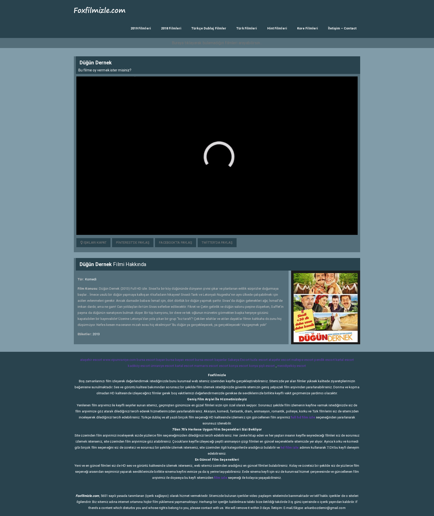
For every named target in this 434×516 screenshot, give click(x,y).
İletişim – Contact (342, 28)
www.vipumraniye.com (119, 360)
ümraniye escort (162, 366)
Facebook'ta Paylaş (175, 242)
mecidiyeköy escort (291, 366)
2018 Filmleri (171, 28)
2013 (96, 334)
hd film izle (290, 447)
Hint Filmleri (277, 28)
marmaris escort (206, 366)
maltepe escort (302, 360)
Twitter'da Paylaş (217, 242)
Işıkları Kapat (95, 242)
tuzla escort (259, 360)
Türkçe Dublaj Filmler (208, 28)
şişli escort (267, 366)
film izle (220, 478)
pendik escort (324, 360)
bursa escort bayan (151, 360)
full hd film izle (303, 417)
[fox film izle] (100, 9)
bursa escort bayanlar (211, 360)
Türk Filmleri (246, 28)
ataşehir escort (91, 360)
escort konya (228, 366)
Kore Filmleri (307, 28)
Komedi (91, 279)
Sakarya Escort (239, 360)
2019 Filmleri (141, 28)
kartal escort (345, 360)
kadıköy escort (139, 366)
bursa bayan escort (180, 360)
